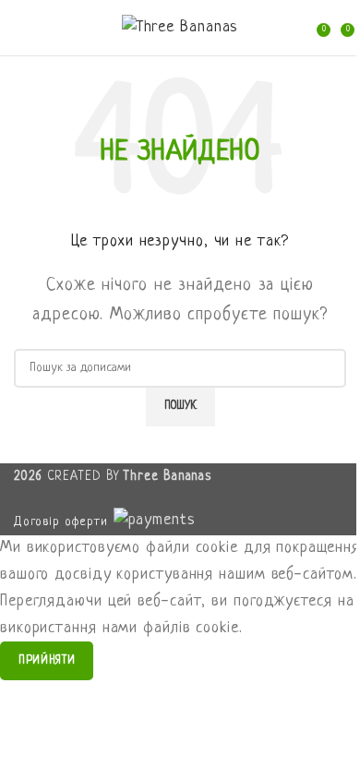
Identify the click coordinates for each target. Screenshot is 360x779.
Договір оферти (61, 522)
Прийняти (46, 660)
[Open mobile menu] (22, 27)
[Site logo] (180, 28)
